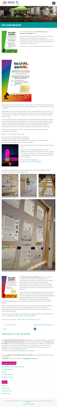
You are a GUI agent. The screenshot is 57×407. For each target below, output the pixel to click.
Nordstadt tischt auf (7, 377)
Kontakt (32, 404)
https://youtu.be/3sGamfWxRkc (27, 315)
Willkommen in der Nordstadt (16, 334)
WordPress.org (6, 393)
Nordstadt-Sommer (7, 374)
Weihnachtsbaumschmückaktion (43, 325)
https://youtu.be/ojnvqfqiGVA (33, 161)
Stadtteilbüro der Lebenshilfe (26, 350)
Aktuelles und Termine (35, 319)
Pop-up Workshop (9, 325)
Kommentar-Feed (6, 391)
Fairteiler (4, 372)
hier (30, 358)
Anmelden (4, 385)
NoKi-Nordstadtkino (7, 369)
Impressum (26, 404)
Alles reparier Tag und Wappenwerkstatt (13, 366)
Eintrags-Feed (6, 388)
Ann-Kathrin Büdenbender (10, 319)
